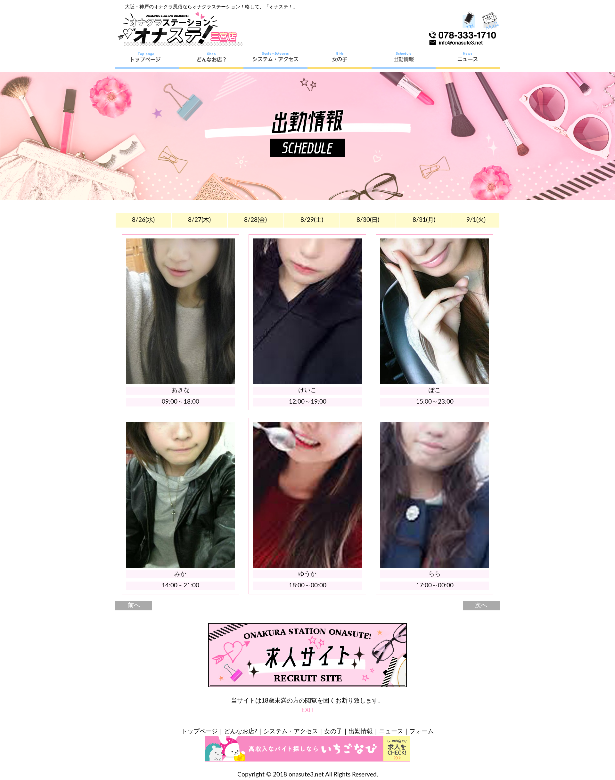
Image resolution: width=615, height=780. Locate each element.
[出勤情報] (404, 59)
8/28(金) (255, 220)
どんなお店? (240, 731)
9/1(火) (476, 220)
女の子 (333, 731)
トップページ (199, 731)
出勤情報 (360, 731)
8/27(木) (199, 220)
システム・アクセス (290, 731)
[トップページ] (147, 59)
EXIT (307, 710)
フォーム (421, 731)
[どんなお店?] (211, 59)
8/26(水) (143, 220)
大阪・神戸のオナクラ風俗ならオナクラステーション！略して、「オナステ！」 (211, 6)
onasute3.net (306, 775)
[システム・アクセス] (275, 59)
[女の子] (340, 59)
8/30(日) (368, 220)
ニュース (391, 731)
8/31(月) (424, 220)
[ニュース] (468, 59)
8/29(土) (311, 220)
